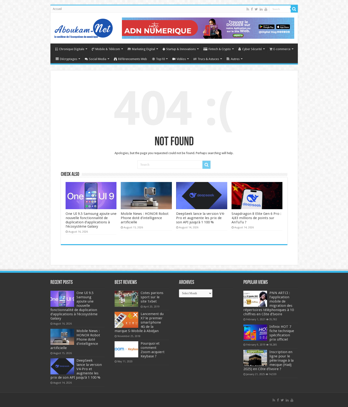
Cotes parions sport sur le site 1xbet (152, 297)
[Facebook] (251, 9)
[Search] (294, 9)
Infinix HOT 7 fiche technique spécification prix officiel (281, 333)
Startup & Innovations (181, 49)
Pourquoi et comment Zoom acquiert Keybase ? (153, 349)
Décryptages (68, 59)
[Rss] (248, 9)
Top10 (160, 59)
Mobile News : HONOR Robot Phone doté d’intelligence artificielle (145, 218)
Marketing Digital (143, 49)
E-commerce (281, 49)
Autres (235, 59)
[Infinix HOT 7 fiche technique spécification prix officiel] (255, 333)
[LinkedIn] (261, 9)
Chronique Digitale (71, 49)
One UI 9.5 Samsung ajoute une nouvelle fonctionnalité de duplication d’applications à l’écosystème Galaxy (91, 220)
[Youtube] (266, 9)
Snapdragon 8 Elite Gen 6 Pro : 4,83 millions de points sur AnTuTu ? (256, 218)
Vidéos (181, 59)
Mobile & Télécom (107, 49)
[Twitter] (256, 9)
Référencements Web (132, 59)
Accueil (57, 9)
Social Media (97, 59)
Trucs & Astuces (208, 59)
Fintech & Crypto (220, 49)
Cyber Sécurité (252, 49)
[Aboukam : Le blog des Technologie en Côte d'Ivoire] (83, 27)
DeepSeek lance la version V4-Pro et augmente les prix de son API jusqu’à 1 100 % (200, 218)
